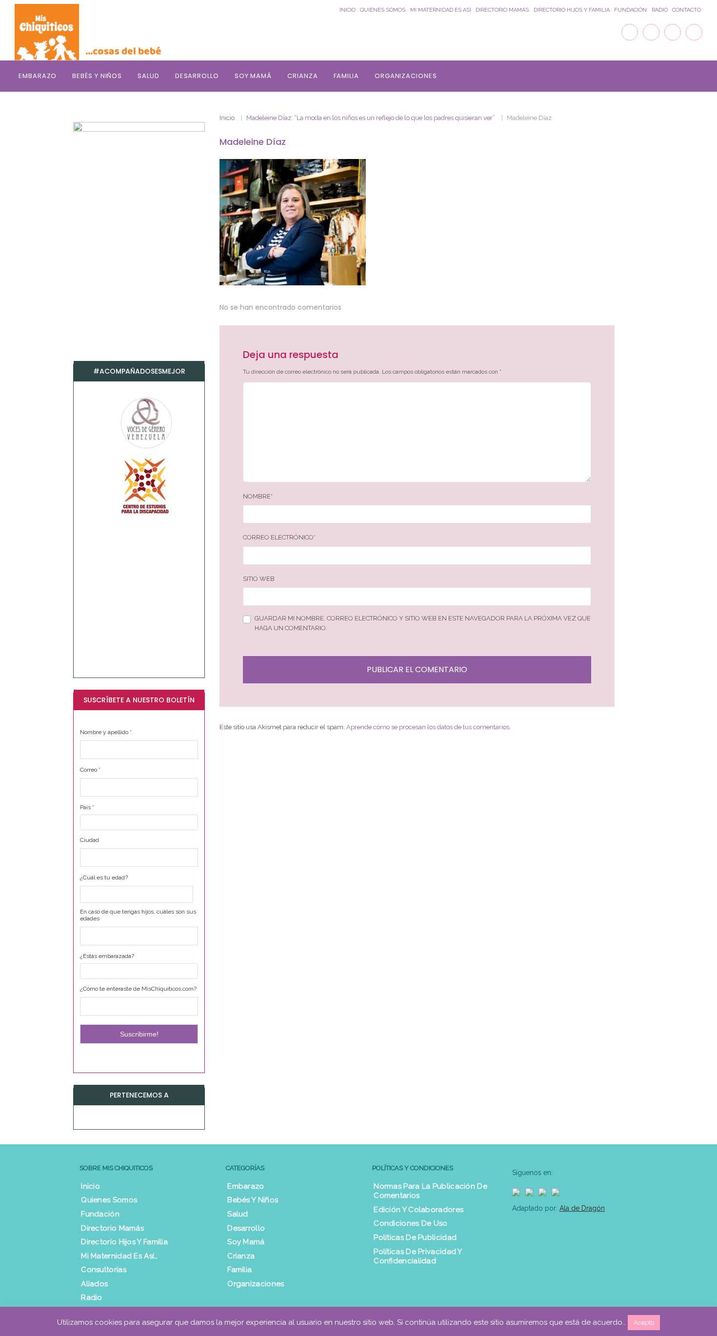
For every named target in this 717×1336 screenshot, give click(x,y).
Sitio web (259, 578)
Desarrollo (197, 75)
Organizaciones (406, 75)
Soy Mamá (253, 75)
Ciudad (89, 840)
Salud (148, 75)
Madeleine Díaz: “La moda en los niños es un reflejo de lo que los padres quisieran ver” (370, 117)
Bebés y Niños (97, 75)
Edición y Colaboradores (418, 1209)
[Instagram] (672, 32)
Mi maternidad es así (440, 10)
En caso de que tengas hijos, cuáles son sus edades (138, 915)
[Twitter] (651, 32)
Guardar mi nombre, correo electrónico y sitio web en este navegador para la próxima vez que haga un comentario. (423, 623)
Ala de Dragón (582, 1208)
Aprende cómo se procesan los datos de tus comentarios (427, 727)
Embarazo (38, 75)
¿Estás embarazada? (107, 956)
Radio (660, 10)
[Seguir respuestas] (355, 307)
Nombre (258, 496)
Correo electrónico (279, 537)
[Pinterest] (694, 32)
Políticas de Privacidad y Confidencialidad (418, 1256)
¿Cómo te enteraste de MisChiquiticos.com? (138, 988)
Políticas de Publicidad (415, 1237)
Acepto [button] (644, 1322)
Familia (346, 75)
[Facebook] (629, 32)
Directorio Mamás (502, 10)
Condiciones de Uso (410, 1223)
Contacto (686, 10)
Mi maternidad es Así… (119, 1256)
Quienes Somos (382, 10)
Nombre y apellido (106, 732)
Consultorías (103, 1269)
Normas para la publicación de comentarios (430, 1191)
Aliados (94, 1283)
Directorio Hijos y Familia (572, 10)
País (87, 807)
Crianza (302, 75)
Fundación (630, 10)
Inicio (347, 10)
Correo (90, 769)
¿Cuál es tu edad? (104, 877)
